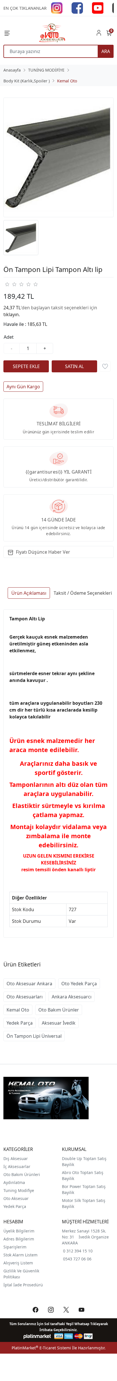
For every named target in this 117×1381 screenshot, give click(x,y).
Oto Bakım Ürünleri (21, 1174)
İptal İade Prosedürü (23, 1284)
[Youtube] (97, 8)
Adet (9, 337)
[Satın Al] (74, 366)
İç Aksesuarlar (16, 1166)
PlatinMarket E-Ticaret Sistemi (41, 1347)
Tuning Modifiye (18, 1190)
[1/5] (7, 284)
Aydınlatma (14, 1182)
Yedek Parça (20, 1023)
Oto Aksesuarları (25, 997)
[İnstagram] (57, 8)
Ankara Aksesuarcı (71, 997)
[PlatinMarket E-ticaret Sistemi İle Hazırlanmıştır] (37, 1336)
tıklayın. (11, 314)
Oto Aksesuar (16, 1198)
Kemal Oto (18, 1010)
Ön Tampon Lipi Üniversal (34, 1036)
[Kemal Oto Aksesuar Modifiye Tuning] (51, 32)
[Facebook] (77, 8)
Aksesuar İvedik (59, 1023)
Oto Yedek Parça (79, 983)
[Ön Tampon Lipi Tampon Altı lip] (58, 157)
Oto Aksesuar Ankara (29, 983)
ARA (105, 51)
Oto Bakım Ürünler (58, 1010)
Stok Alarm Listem (20, 1255)
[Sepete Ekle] (26, 366)
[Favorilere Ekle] (105, 366)
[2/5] (10, 284)
